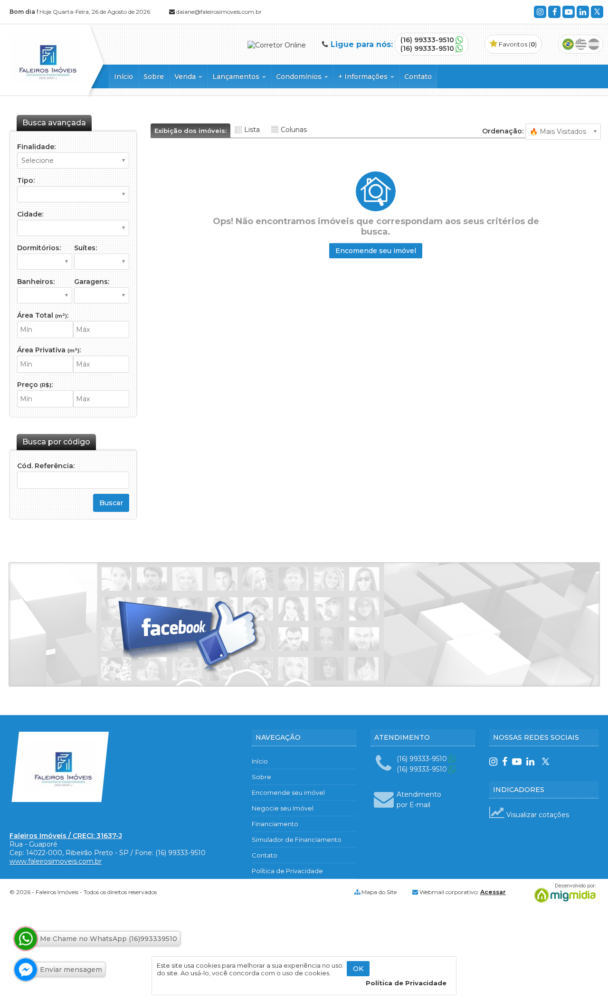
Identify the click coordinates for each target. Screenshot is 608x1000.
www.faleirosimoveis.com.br (56, 861)
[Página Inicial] (45, 81)
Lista (252, 129)
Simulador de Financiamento (297, 839)
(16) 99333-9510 (427, 40)
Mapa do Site (379, 892)
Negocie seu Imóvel (283, 808)
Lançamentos (236, 76)
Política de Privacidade (287, 871)
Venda (186, 76)
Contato (418, 76)
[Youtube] (568, 12)
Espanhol (593, 44)
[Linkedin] (583, 12)
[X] (597, 12)
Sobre (153, 76)
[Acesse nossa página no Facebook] (189, 638)
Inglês (581, 44)
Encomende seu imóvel (375, 250)
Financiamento (275, 824)
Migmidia (563, 893)
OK (358, 968)
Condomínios (299, 76)
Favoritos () (517, 44)
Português (568, 44)
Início (123, 76)
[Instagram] (540, 12)
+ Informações (364, 76)
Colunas (294, 129)
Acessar (493, 892)
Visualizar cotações (536, 815)
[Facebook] (554, 12)
